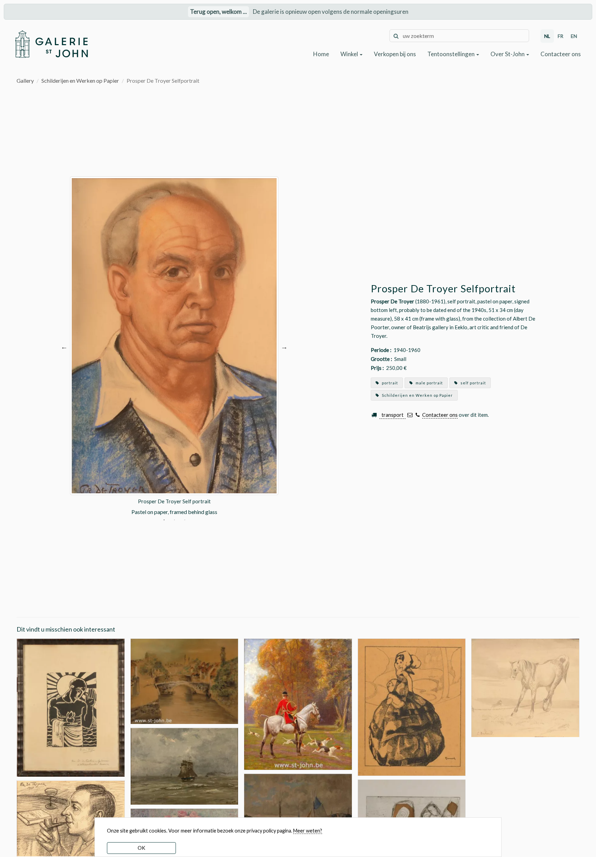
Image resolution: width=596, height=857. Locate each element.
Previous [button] (64, 346)
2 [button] (174, 520)
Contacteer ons (560, 54)
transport (392, 415)
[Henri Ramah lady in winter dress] (412, 706)
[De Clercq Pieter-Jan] (298, 813)
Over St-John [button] (508, 54)
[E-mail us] (410, 415)
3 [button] (184, 520)
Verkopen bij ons (395, 54)
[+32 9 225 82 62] (417, 415)
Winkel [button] (349, 54)
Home (321, 54)
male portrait (429, 383)
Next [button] (284, 346)
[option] (174, 346)
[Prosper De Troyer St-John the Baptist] (71, 707)
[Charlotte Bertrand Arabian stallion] (525, 687)
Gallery (25, 80)
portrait (389, 383)
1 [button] (164, 520)
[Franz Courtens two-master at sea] (184, 765)
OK (141, 848)
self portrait (472, 383)
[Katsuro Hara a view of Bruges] (184, 680)
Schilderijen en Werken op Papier (80, 80)
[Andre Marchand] (298, 703)
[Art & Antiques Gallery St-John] (51, 44)
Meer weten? (307, 831)
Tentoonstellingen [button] (451, 54)
